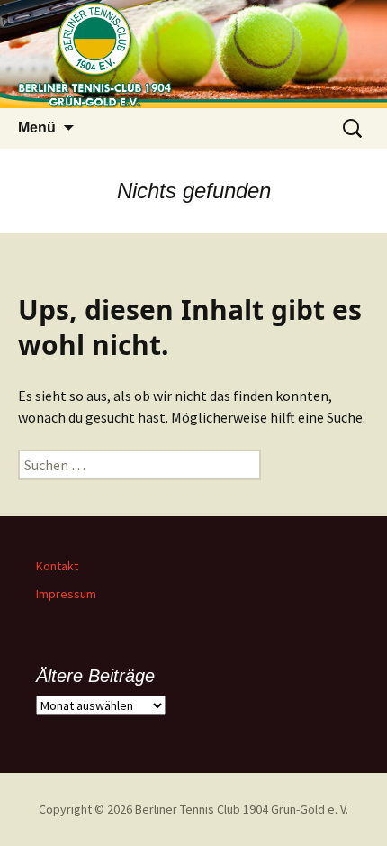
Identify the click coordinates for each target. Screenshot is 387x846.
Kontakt (57, 566)
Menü (37, 127)
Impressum (66, 594)
